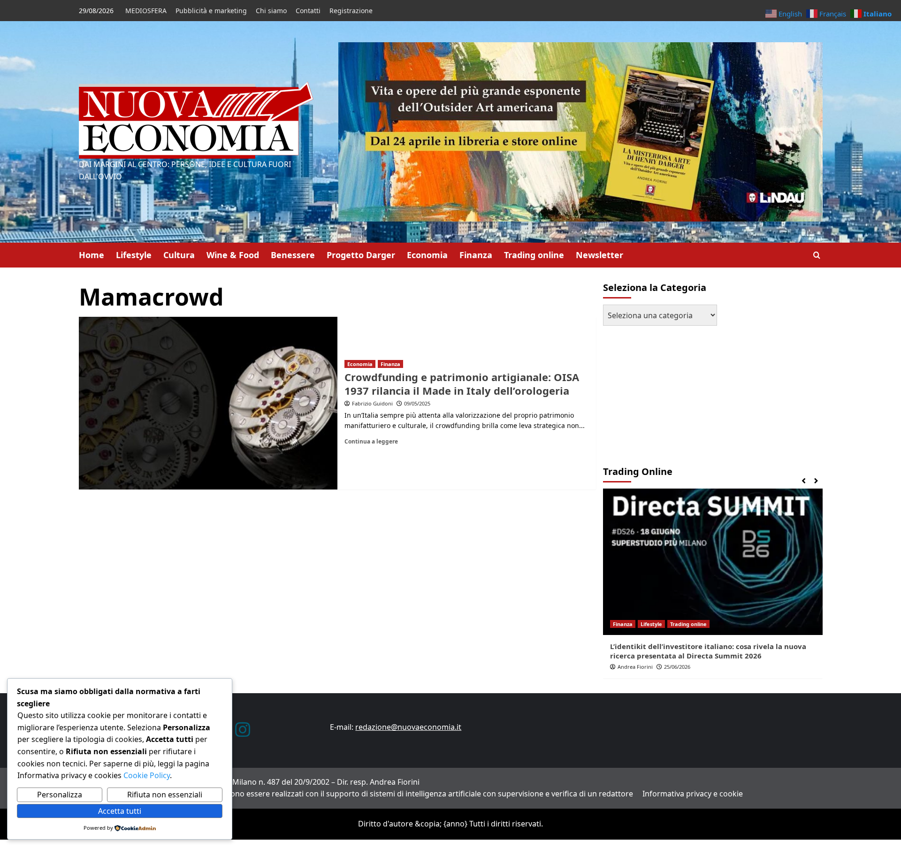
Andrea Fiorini (635, 666)
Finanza (475, 254)
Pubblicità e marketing (211, 10)
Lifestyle (134, 254)
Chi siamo (271, 10)
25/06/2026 (677, 666)
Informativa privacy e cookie (692, 793)
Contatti (308, 10)
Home (91, 254)
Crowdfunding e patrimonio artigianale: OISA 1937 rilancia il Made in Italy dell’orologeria (461, 384)
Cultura (179, 254)
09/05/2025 (417, 403)
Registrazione (351, 10)
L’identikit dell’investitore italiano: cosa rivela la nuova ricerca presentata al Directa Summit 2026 (708, 651)
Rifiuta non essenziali (164, 794)
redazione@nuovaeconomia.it (408, 727)
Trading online (534, 254)
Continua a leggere (371, 441)
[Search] (817, 255)
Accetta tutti (119, 811)
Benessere (293, 254)
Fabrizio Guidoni (372, 403)
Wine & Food (232, 254)
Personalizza (59, 794)
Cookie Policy (146, 775)
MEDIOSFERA (146, 10)
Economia (427, 254)
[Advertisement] (661, 391)
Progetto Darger (361, 254)
